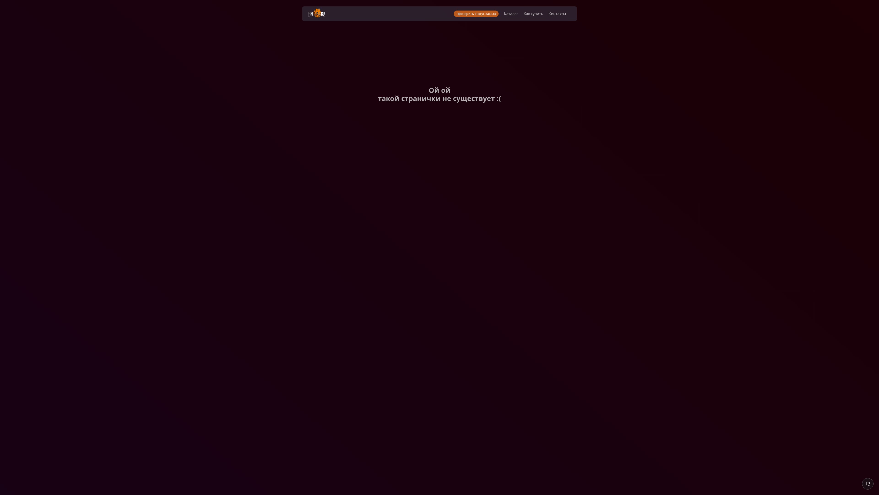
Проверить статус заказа (476, 13)
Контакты (557, 13)
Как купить (533, 13)
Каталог (511, 13)
